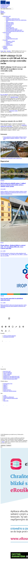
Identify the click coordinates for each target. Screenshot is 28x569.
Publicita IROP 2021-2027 (11, 28)
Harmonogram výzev (7, 383)
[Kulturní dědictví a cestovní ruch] (2, 332)
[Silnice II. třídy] (13, 328)
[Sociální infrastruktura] (20, 328)
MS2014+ (6, 388)
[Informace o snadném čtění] (15, 366)
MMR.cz (5, 386)
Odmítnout (3, 445)
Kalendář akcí (9, 25)
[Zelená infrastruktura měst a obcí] (9, 328)
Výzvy (7, 35)
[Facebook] (4, 341)
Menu (2, 13)
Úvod (2, 51)
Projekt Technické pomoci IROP (10, 378)
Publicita (2, 180)
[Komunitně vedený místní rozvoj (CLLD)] (6, 332)
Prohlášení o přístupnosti (8, 397)
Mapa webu (5, 400)
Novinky (9, 51)
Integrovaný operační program (9, 391)
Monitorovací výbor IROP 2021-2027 (11, 376)
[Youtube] (8, 341)
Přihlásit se (3, 12)
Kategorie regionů (10, 23)
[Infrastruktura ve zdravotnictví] (23, 328)
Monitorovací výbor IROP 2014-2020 (11, 377)
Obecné (2, 295)
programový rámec (14, 110)
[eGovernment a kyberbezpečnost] (2, 328)
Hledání (2, 11)
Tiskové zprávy (9, 42)
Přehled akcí (8, 26)
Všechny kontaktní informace (9, 335)
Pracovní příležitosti (7, 372)
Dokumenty (8, 37)
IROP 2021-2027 (7, 16)
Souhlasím (9, 445)
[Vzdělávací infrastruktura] (16, 328)
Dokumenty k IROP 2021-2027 (13, 18)
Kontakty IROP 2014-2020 (12, 38)
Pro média (5, 40)
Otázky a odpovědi (7, 373)
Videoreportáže (9, 45)
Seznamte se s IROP (10, 41)
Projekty (8, 36)
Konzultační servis (10, 27)
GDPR (4, 395)
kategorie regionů (14, 97)
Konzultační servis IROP (8, 337)
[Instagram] (11, 341)
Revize (2, 242)
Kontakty (5, 47)
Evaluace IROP (6, 375)
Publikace (8, 43)
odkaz (3, 441)
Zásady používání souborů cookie (10, 398)
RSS (4, 399)
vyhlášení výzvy (4, 158)
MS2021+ (5, 46)
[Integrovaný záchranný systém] (6, 328)
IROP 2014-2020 (7, 32)
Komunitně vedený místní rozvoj (15, 158)
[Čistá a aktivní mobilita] (9, 332)
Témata (7, 17)
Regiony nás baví (7, 389)
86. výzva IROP (4, 94)
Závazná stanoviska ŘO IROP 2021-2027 (15, 31)
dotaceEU (5, 384)
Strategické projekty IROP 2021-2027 (14, 30)
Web (5, 51)
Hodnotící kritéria (10, 22)
